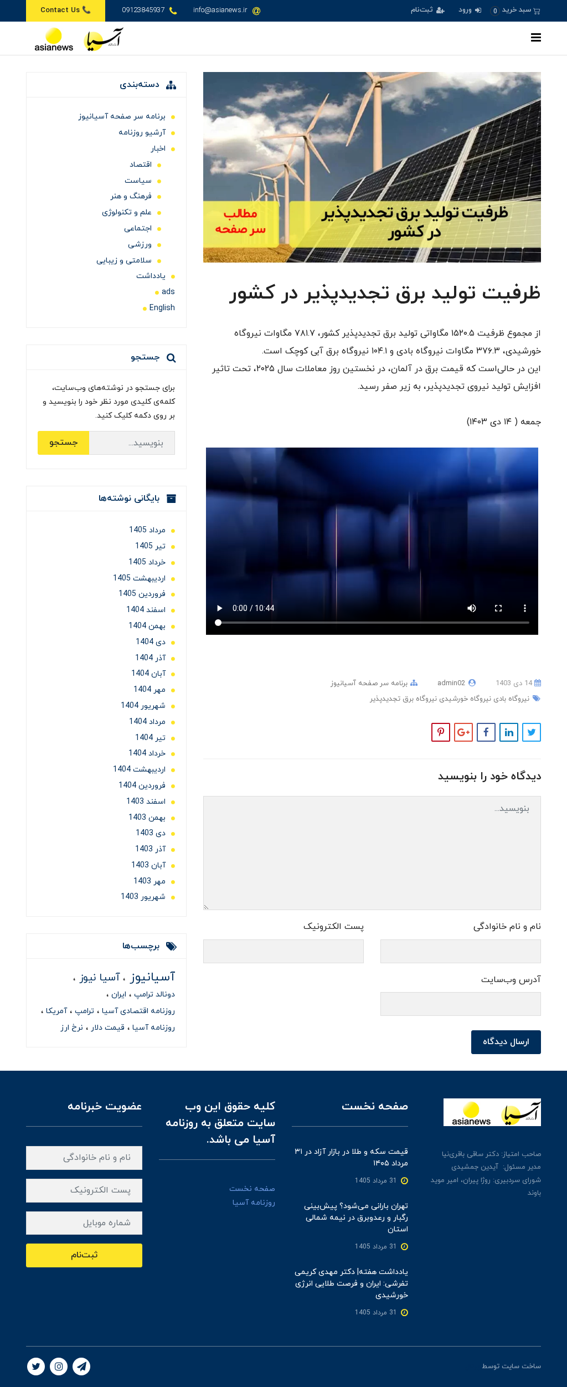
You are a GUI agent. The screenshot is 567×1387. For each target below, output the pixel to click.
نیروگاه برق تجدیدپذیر (403, 699)
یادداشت (151, 276)
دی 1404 (151, 642)
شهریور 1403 (143, 897)
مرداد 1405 (147, 530)
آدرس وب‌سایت (511, 980)
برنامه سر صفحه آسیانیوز (369, 684)
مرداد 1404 (147, 722)
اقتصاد (141, 165)
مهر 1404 (149, 690)
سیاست (138, 181)
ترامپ (83, 1011)
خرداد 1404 (147, 753)
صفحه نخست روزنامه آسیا (252, 1196)
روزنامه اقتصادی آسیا (137, 1011)
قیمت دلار (107, 1028)
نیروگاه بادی (510, 699)
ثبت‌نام (423, 10)
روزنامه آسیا (152, 1028)
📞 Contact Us (65, 11)
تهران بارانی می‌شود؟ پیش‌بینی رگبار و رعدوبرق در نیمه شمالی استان (356, 1218)
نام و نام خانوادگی (507, 927)
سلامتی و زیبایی (124, 260)
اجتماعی (138, 228)
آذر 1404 (150, 658)
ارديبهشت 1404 (139, 769)
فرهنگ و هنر (131, 196)
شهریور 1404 (143, 706)
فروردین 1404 (142, 785)
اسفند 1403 (146, 802)
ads (168, 292)
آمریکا (55, 1011)
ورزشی (140, 244)
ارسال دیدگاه (506, 1042)
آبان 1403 (148, 865)
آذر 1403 (150, 849)
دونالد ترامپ (153, 994)
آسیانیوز (150, 977)
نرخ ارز (71, 1028)
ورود (466, 10)
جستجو (63, 442)
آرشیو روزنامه (142, 132)
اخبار (158, 148)
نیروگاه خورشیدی (464, 699)
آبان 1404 (148, 674)
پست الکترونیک (333, 927)
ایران (117, 994)
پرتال (472, 1366)
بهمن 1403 (147, 818)
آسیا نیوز (98, 977)
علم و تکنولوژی (127, 212)
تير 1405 (150, 546)
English (162, 308)
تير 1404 (150, 738)
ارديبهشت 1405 (139, 578)
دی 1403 (151, 833)
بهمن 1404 (147, 626)
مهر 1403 (149, 881)
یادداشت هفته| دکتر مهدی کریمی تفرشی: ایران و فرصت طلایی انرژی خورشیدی (351, 1284)
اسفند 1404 (146, 610)
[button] (515, 10)
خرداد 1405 (147, 562)
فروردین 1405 (142, 594)
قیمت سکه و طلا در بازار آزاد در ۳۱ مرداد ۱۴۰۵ (351, 1158)
